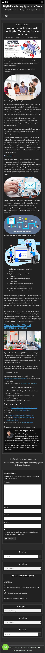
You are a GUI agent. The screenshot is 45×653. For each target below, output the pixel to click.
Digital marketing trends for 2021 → (22, 459)
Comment (7, 482)
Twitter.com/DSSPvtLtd (21, 410)
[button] (5, 647)
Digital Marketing (23, 25)
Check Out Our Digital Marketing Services (17, 327)
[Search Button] (42, 2)
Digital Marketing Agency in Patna (22, 6)
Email (6, 515)
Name (6, 507)
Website (6, 522)
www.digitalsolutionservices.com (15, 378)
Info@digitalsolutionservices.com (15, 593)
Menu (6, 2)
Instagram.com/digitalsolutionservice (21, 415)
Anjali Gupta (10, 37)
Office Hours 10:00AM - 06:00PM (15, 598)
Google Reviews (27, 422)
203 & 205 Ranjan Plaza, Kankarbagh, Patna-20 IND (21, 587)
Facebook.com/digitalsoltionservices (24, 408)
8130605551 (8, 582)
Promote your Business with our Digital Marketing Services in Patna (22, 31)
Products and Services (29, 383)
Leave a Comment (34, 37)
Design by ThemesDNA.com (22, 650)
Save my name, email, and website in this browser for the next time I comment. (22, 533)
